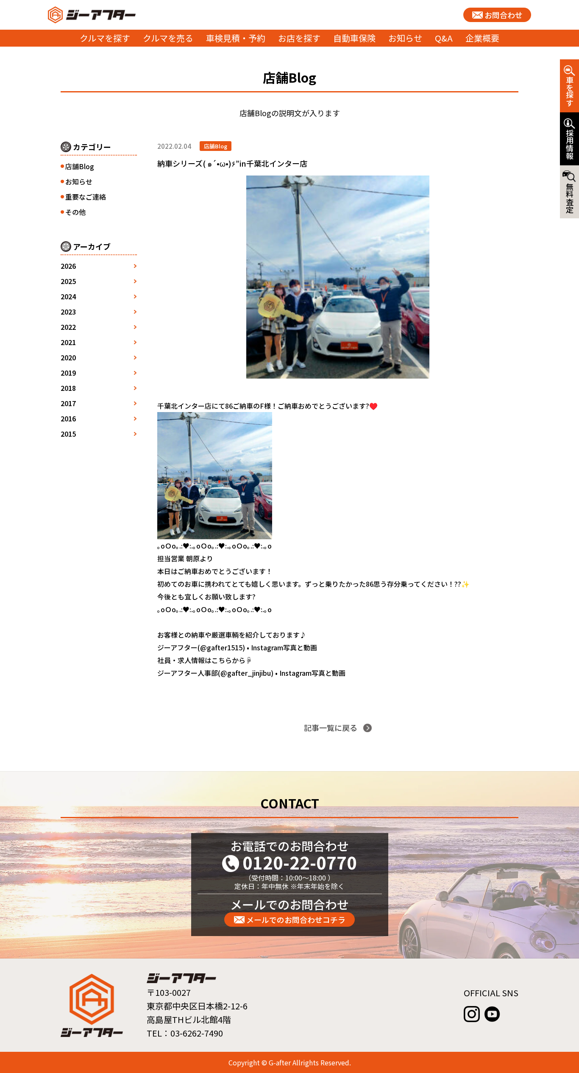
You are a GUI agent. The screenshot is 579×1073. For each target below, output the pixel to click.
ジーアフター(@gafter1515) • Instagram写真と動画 (237, 647)
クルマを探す (105, 38)
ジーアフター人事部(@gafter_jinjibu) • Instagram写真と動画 (251, 673)
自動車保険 (354, 38)
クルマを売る (168, 38)
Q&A (444, 38)
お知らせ (405, 38)
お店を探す (299, 38)
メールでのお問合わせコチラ (295, 919)
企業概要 (482, 38)
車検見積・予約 (235, 38)
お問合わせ (503, 14)
